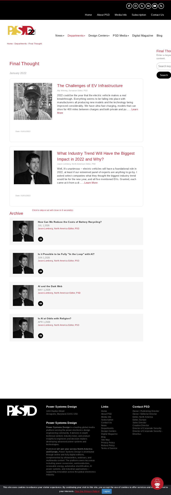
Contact (157, 14)
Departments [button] (75, 35)
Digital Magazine (142, 35)
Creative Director (141, 425)
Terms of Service (109, 448)
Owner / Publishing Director (146, 411)
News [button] (59, 35)
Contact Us (106, 422)
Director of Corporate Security (147, 428)
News (104, 425)
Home (88, 14)
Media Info (106, 417)
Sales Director (139, 422)
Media (121, 14)
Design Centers (108, 431)
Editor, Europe (139, 420)
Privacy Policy (108, 442)
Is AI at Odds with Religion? (54, 318)
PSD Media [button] (120, 35)
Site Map (105, 440)
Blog (159, 35)
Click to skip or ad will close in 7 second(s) (52, 210)
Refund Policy (108, 445)
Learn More (91, 182)
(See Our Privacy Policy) (87, 491)
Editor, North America (143, 417)
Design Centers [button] (98, 35)
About (103, 14)
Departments (21, 44)
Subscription (139, 14)
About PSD (106, 414)
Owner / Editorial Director (145, 414)
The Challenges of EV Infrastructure (90, 85)
